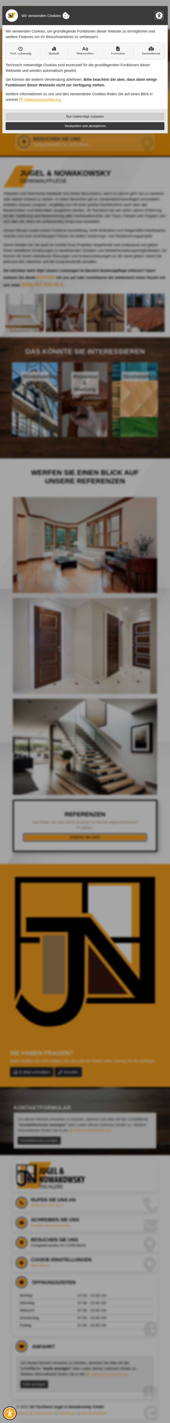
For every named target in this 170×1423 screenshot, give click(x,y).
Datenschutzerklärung (42, 100)
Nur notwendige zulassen (85, 116)
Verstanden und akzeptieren (85, 126)
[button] (10, 1413)
